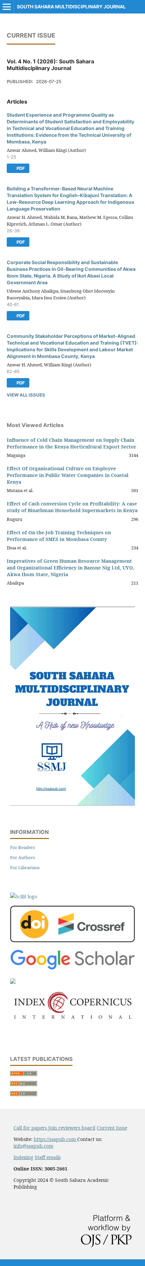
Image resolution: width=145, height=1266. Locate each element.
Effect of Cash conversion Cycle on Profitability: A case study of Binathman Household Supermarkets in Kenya (72, 507)
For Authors (22, 857)
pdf (20, 168)
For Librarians (25, 867)
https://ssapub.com (55, 1139)
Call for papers (30, 1128)
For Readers (22, 847)
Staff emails (48, 1157)
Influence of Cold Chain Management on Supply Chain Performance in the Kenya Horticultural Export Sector (71, 443)
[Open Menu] (6, 6)
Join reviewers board (71, 1128)
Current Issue (112, 1128)
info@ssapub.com (33, 1146)
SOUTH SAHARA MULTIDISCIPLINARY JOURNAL (71, 6)
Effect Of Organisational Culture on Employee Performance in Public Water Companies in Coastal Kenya (67, 475)
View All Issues (26, 395)
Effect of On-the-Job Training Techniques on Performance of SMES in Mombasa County (59, 535)
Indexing (23, 1157)
